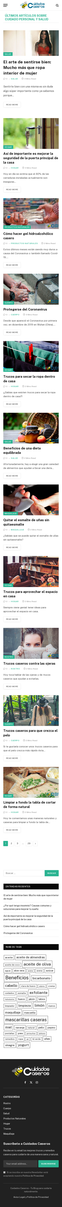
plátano (42, 1034)
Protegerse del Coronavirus (25, 309)
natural (31, 1027)
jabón (32, 999)
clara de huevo (28, 986)
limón (39, 1005)
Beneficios (17, 977)
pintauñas (31, 1034)
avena (39, 970)
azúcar (49, 970)
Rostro (9, 657)
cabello (11, 985)
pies (20, 1033)
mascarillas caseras (26, 1019)
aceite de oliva (37, 964)
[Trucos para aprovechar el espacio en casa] (31, 571)
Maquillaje (11, 513)
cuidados (9, 993)
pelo (41, 1027)
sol (27, 1039)
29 (29, 843)
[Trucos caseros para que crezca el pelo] (31, 710)
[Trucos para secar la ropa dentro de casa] (31, 356)
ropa (20, 1039)
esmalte (22, 993)
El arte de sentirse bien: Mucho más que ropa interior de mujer (27, 67)
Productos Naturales (17, 227)
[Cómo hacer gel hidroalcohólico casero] (31, 213)
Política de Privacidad (33, 1176)
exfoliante (38, 992)
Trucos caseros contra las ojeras (29, 663)
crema (51, 986)
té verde (36, 1039)
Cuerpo (9, 303)
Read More (12, 105)
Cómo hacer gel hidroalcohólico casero (24, 926)
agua (7, 970)
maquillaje (13, 1012)
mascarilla (29, 1012)
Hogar (8, 147)
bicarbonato (41, 978)
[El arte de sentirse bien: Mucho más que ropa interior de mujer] (31, 43)
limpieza (24, 1005)
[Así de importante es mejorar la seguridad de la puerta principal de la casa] (31, 133)
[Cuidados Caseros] (33, 5)
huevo (21, 999)
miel (8, 1027)
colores (42, 986)
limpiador (10, 1006)
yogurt (23, 1045)
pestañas (9, 1033)
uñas (47, 1038)
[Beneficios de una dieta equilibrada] (31, 428)
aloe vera (19, 970)
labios (42, 999)
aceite (9, 957)
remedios (10, 1039)
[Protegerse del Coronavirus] (31, 289)
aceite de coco (12, 965)
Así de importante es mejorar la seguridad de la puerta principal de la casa (30, 158)
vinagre (9, 1045)
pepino (51, 1027)
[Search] (57, 5)
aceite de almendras (30, 957)
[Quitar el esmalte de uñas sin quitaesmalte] (31, 500)
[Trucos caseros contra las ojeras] (31, 643)
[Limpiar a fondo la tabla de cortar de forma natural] (31, 782)
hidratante (9, 999)
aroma (30, 971)
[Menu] (5, 5)
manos (51, 1006)
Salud (8, 54)
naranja (20, 1027)
